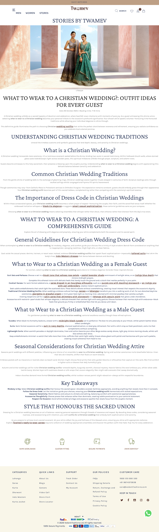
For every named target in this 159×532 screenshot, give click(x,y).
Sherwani (17, 492)
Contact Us (71, 483)
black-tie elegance (52, 206)
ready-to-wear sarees (34, 422)
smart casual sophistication (87, 206)
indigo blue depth (144, 275)
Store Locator (46, 502)
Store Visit (44, 497)
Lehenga (16, 478)
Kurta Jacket (18, 502)
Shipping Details (101, 483)
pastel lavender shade (93, 275)
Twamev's (18, 422)
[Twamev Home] (79, 8)
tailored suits (138, 253)
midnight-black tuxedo (71, 320)
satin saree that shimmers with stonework (66, 296)
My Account (72, 488)
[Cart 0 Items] (143, 11)
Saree (15, 483)
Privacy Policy (100, 501)
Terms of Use (99, 496)
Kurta (15, 488)
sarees (82, 291)
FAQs (95, 478)
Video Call (44, 492)
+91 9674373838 (128, 482)
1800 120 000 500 (128, 478)
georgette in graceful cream (46, 294)
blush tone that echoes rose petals (61, 275)
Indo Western (19, 497)
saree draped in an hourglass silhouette (71, 283)
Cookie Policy (100, 506)
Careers (43, 488)
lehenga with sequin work (106, 296)
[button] (18, 13)
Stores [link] (43, 12)
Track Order (72, 478)
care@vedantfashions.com (133, 487)
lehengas (94, 291)
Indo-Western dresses (67, 256)
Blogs (42, 483)
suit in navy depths (54, 326)
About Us (44, 478)
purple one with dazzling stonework (120, 283)
